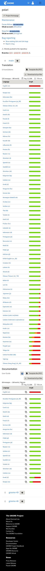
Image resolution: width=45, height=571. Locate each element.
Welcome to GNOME (13, 524)
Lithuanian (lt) (7, 145)
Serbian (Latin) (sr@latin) (10, 315)
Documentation (11, 544)
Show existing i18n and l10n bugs (17, 41)
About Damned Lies (13, 519)
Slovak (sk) (6, 272)
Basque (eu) (6, 93)
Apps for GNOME (11, 548)
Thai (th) (5, 211)
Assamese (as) (7, 342)
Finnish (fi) (6, 119)
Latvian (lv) (6, 267)
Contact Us (10, 531)
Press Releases (11, 561)
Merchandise (10, 529)
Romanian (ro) (7, 241)
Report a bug (10, 44)
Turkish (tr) (6, 215)
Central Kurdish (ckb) (9, 355)
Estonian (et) (7, 311)
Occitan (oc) (6, 202)
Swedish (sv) (6, 167)
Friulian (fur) (7, 224)
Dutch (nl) (6, 219)
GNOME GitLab (11, 553)
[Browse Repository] (17, 61)
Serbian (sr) (6, 206)
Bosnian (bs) (6, 337)
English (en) (6, 86)
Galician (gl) (6, 254)
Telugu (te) (6, 350)
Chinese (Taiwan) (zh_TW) (11, 276)
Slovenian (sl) (7, 158)
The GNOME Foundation (14, 534)
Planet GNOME (11, 566)
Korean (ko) (6, 193)
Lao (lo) (5, 285)
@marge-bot (17, 33)
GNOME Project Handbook (15, 546)
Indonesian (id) (7, 232)
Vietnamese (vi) (7, 289)
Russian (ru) (6, 154)
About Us (9, 521)
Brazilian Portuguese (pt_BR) (12, 101)
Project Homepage (11, 16)
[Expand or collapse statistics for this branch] (5, 61)
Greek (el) (6, 184)
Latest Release (11, 563)
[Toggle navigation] (40, 3)
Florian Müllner (7, 24)
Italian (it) (6, 280)
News (8, 557)
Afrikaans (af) (7, 302)
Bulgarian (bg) (7, 176)
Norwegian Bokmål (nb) (10, 197)
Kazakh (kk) (6, 141)
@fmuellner (17, 27)
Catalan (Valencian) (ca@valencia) (13, 320)
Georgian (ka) (7, 128)
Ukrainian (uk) (7, 171)
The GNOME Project (14, 516)
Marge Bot (5, 31)
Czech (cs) (6, 110)
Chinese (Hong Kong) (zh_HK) (12, 363)
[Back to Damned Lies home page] (9, 3)
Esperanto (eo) (7, 307)
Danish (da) (6, 114)
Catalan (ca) (6, 180)
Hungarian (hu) (7, 189)
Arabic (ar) (6, 328)
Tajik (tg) (5, 359)
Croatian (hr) (7, 263)
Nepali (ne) (6, 333)
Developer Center (12, 541)
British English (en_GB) (10, 259)
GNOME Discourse (12, 551)
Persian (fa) (6, 149)
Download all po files (34, 74)
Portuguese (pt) (7, 237)
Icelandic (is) (6, 228)
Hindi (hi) (5, 245)
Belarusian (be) (7, 97)
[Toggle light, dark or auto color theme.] (29, 3)
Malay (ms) (6, 298)
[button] (32, 3)
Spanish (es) (6, 163)
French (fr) (6, 123)
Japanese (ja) (7, 294)
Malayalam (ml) (8, 324)
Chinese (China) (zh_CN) (10, 106)
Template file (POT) (35, 69)
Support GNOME (11, 526)
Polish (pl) (6, 250)
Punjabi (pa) (6, 346)
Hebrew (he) (6, 136)
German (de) (7, 132)
